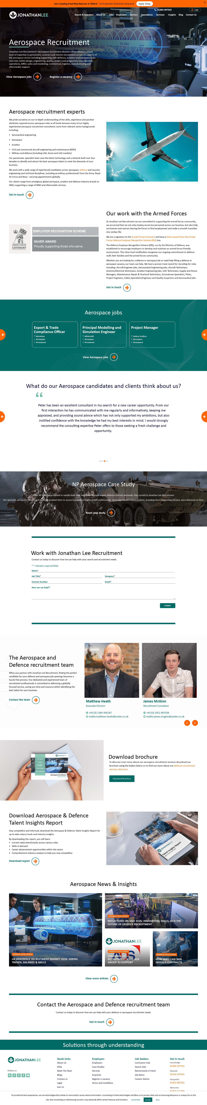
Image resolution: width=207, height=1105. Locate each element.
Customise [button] (135, 1099)
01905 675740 (177, 1090)
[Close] (204, 2)
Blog (181, 14)
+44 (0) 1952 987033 (106, 712)
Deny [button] (158, 1100)
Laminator (91, 327)
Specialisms (147, 14)
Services (160, 14)
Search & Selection (84, 14)
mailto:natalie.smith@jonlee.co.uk (171, 716)
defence (83, 169)
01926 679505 (177, 1074)
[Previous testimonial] (2, 417)
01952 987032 (177, 1082)
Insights (172, 14)
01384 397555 (177, 1065)
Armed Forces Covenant (143, 236)
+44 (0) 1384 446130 (164, 712)
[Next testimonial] (204, 417)
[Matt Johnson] (118, 670)
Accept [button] (148, 1100)
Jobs (111, 14)
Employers (121, 14)
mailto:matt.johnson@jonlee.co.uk (114, 716)
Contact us (191, 14)
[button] (195, 10)
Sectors (134, 14)
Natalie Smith (160, 701)
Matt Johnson (103, 701)
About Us (100, 14)
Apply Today (145, 3)
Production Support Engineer (147, 329)
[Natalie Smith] (176, 670)
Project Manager (47, 327)
